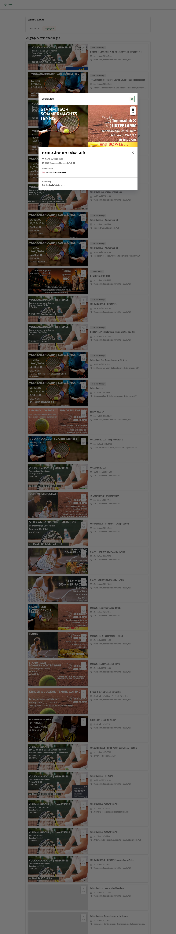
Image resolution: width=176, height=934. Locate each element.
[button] (88, 126)
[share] (133, 153)
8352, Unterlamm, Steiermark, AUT (58, 163)
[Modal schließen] (88, 467)
